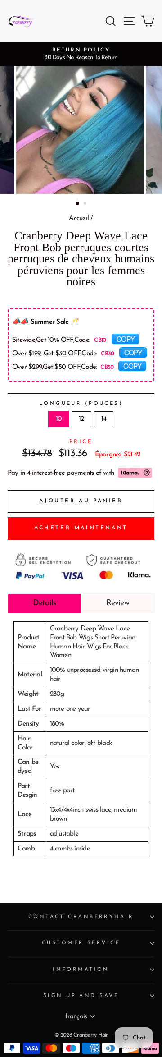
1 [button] (78, 204)
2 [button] (86, 204)
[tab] (44, 603)
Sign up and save (81, 995)
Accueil (79, 218)
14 (103, 419)
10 (59, 419)
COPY (126, 339)
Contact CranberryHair (81, 916)
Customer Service (81, 943)
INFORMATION (81, 969)
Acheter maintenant (81, 528)
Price (81, 442)
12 (81, 419)
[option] (81, 54)
